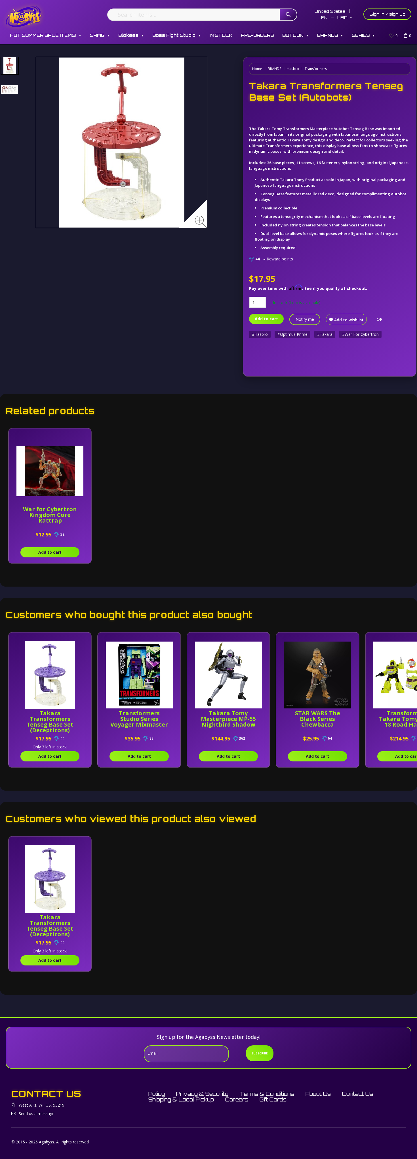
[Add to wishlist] (81, 435)
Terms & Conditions (267, 1094)
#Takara (324, 334)
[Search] (288, 14)
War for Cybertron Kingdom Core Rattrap (50, 514)
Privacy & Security (202, 1094)
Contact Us (357, 1094)
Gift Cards (273, 1099)
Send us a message (36, 1113)
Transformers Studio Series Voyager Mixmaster (139, 718)
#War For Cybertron (360, 334)
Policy (156, 1094)
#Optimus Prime (292, 334)
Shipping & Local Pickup (181, 1099)
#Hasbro (260, 334)
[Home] (24, 16)
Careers (236, 1099)
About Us (318, 1094)
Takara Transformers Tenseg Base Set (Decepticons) (49, 721)
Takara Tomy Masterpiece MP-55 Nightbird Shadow (228, 718)
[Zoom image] (201, 222)
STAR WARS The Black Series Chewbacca (317, 718)
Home (257, 68)
